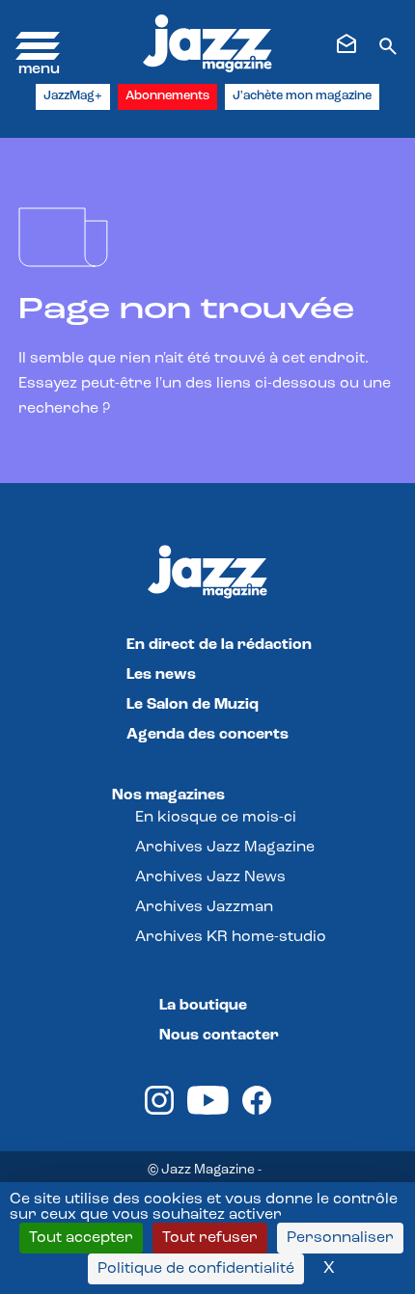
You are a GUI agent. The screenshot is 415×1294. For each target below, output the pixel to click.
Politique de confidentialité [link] (195, 1269)
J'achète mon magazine (302, 96)
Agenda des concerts (207, 734)
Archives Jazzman (204, 907)
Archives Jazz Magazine (225, 847)
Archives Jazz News (210, 877)
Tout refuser (210, 1238)
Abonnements (167, 96)
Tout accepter (81, 1238)
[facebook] (256, 1111)
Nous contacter (219, 1035)
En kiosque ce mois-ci (215, 817)
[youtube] (208, 1111)
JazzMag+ (72, 96)
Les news (161, 675)
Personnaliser (340, 1238)
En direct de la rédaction (219, 645)
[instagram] (159, 1111)
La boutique (203, 1005)
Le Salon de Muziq (192, 705)
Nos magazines (168, 795)
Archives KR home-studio (230, 937)
